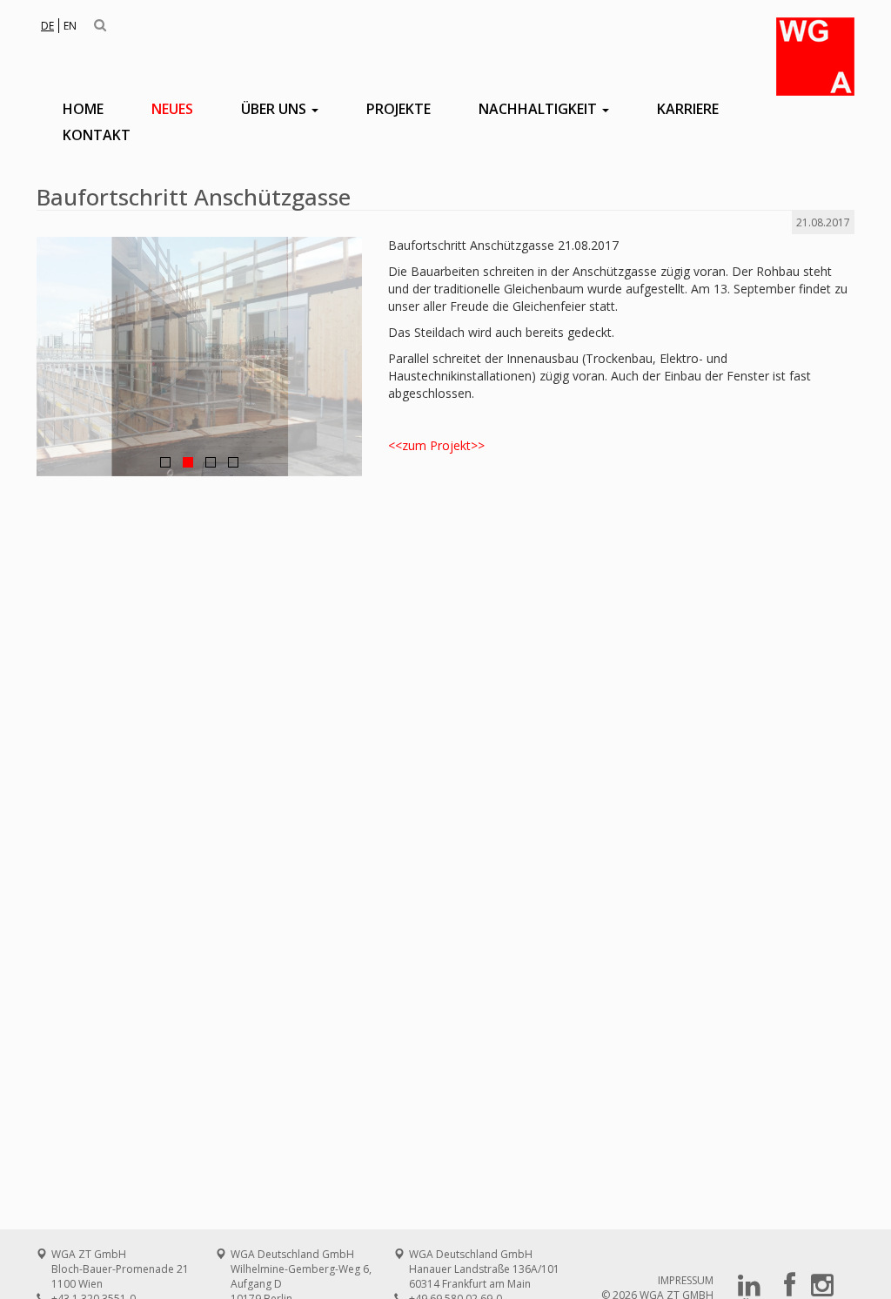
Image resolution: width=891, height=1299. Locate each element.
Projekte (398, 108)
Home (83, 108)
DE (47, 25)
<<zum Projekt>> (436, 445)
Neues (172, 108)
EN (70, 25)
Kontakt (97, 135)
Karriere (688, 108)
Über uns (275, 108)
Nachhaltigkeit (539, 108)
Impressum (685, 1280)
